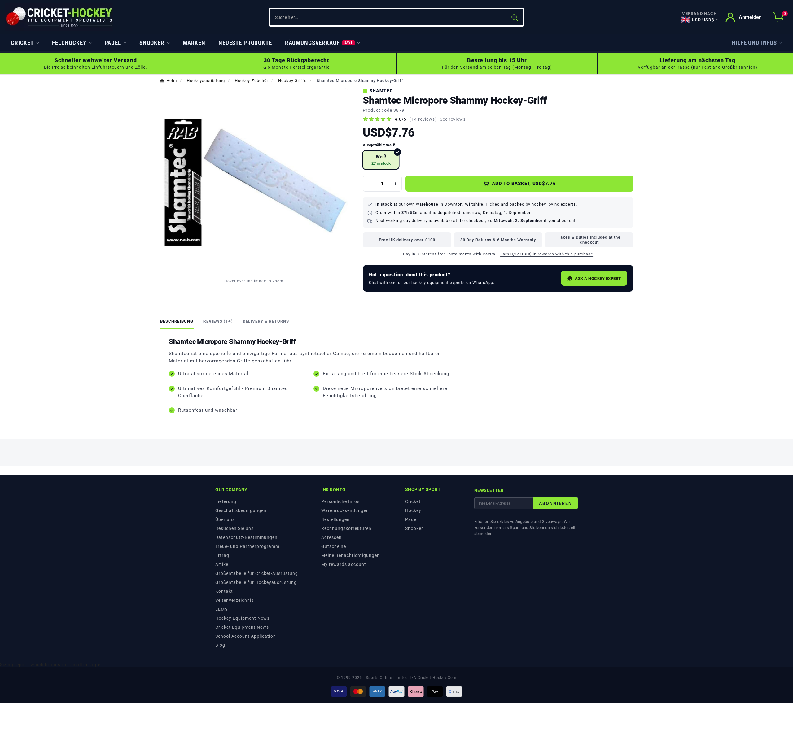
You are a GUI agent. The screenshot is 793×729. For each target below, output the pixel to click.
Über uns (225, 519)
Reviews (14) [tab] (218, 321)
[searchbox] (388, 17)
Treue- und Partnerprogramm (247, 546)
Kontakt (224, 591)
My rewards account (343, 564)
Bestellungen (335, 519)
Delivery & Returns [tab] (266, 321)
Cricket (413, 501)
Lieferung (225, 501)
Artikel (222, 564)
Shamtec (381, 90)
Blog (220, 645)
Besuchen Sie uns (234, 528)
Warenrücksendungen (345, 510)
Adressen (331, 537)
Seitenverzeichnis (234, 600)
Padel (411, 519)
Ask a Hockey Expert (598, 278)
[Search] (514, 17)
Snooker (414, 528)
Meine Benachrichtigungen (350, 555)
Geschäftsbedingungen (240, 510)
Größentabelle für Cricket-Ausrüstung (256, 573)
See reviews (453, 119)
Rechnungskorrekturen (346, 528)
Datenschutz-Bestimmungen (246, 537)
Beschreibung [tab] (176, 321)
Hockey (413, 510)
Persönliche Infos (340, 501)
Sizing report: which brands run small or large (50, 664)
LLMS (221, 609)
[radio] (381, 159)
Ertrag (222, 555)
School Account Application (245, 636)
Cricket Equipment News (242, 627)
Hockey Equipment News (242, 618)
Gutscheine (333, 546)
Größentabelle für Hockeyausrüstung (256, 582)
